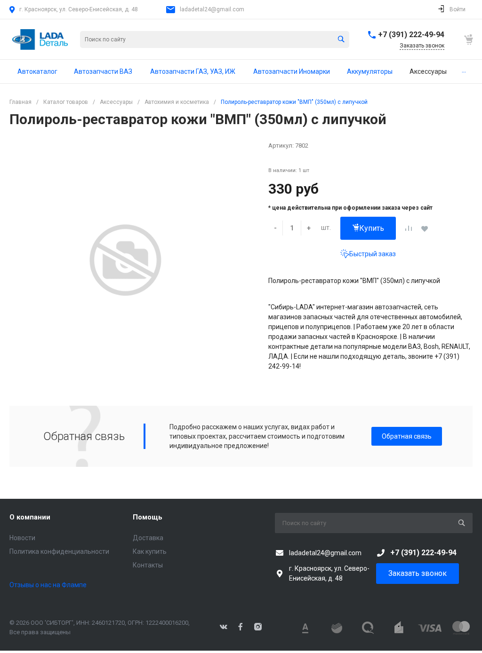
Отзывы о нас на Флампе (48, 585)
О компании (29, 517)
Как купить (150, 551)
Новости (22, 538)
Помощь (147, 517)
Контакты (148, 565)
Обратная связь (407, 436)
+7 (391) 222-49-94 (411, 34)
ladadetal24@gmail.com (212, 9)
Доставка (148, 538)
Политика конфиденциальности (59, 551)
